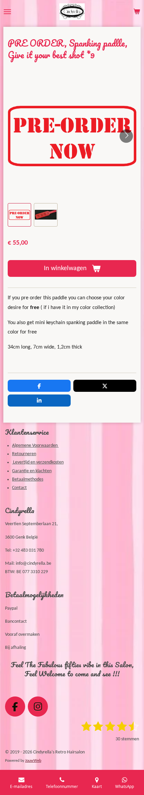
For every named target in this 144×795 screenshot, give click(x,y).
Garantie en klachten (32, 471)
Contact (19, 487)
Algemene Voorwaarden (35, 445)
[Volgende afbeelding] (126, 136)
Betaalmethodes (27, 479)
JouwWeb (33, 761)
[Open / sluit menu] (7, 11)
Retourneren (24, 453)
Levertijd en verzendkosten (38, 462)
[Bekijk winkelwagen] (136, 11)
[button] (19, 215)
